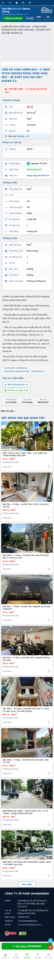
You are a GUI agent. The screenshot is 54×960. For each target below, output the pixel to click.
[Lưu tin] (49, 466)
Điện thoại (10, 917)
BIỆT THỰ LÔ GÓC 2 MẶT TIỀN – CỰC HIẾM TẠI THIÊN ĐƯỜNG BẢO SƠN (25, 454)
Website (9, 921)
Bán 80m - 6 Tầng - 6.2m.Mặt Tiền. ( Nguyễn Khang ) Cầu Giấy (27, 658)
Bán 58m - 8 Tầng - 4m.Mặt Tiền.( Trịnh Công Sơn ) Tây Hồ (26, 505)
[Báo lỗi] (50, 940)
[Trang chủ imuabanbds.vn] (46, 10)
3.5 (27, 136)
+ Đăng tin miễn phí (13, 18)
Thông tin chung (11, 100)
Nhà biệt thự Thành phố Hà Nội (16, 371)
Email (8, 924)
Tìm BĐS (29, 18)
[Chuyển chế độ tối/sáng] (3, 2)
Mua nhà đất (9, 368)
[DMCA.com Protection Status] (23, 933)
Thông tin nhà (9, 238)
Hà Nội (20, 136)
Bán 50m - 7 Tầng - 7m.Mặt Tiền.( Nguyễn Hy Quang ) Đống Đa (26, 607)
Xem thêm (27, 884)
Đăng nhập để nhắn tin (38, 175)
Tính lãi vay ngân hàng (17, 390)
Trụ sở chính (8, 912)
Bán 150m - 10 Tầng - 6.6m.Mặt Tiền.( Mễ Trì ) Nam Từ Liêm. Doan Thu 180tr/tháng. (26, 709)
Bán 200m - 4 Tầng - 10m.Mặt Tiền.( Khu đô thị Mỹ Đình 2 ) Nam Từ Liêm (26, 556)
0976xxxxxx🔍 (34, 169)
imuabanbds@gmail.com (30, 924)
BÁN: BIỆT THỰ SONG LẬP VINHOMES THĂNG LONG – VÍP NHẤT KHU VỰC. (27, 863)
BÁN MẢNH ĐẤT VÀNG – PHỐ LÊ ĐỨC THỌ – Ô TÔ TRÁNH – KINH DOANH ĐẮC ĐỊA (25, 812)
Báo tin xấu (7, 411)
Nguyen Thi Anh (37, 163)
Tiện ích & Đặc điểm (13, 378)
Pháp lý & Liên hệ (11, 142)
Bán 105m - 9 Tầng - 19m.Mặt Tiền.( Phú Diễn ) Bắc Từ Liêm (26, 761)
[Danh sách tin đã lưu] (10, 2)
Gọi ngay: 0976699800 (28, 946)
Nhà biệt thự (22, 368)
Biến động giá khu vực (18, 384)
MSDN (8, 900)
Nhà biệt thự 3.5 (37, 371)
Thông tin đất (9, 182)
